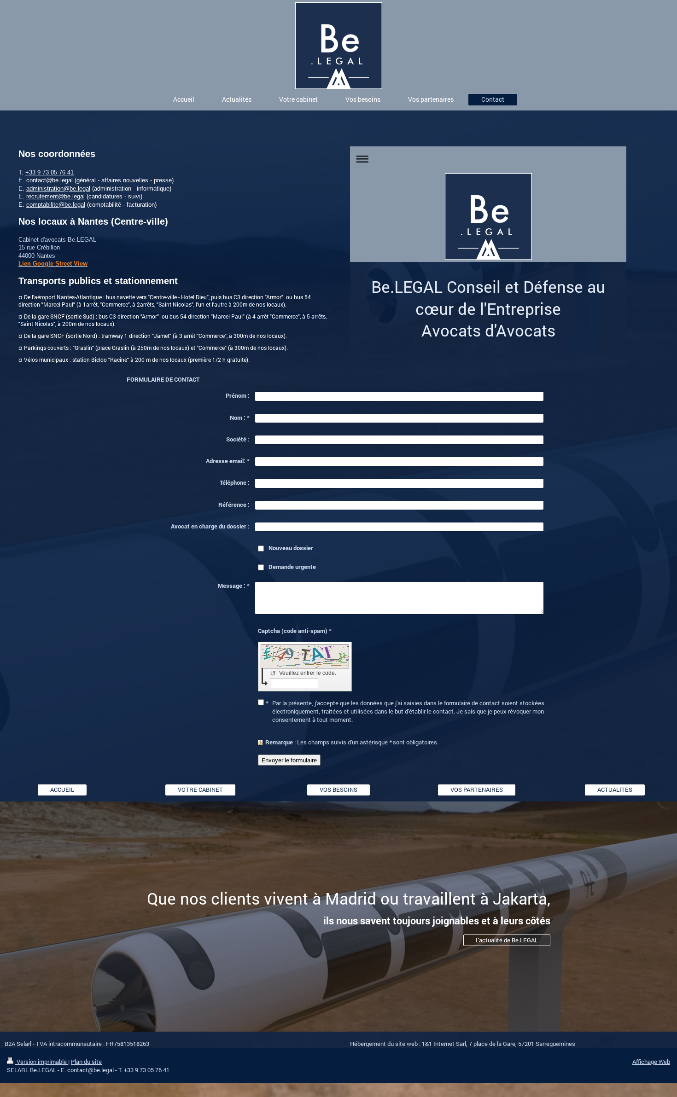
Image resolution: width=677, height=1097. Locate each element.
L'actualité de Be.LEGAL (507, 940)
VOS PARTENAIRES (476, 789)
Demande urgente (292, 567)
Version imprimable (41, 1061)
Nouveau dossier (290, 548)
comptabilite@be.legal (55, 204)
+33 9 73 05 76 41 (49, 172)
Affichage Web (651, 1061)
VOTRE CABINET (200, 789)
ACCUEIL (62, 789)
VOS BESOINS (338, 789)
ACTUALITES (614, 789)
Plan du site (86, 1061)
